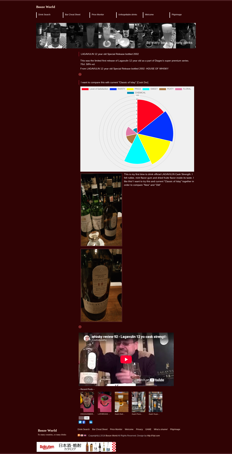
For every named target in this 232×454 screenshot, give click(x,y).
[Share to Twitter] (80, 422)
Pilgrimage (177, 14)
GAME (148, 429)
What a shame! (161, 429)
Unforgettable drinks (127, 14)
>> (86, 418)
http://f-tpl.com (153, 435)
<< (81, 418)
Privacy (139, 429)
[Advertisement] (49, 106)
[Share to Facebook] (83, 422)
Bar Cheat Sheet (72, 14)
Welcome (149, 14)
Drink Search (44, 14)
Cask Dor (143, 82)
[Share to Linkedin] (90, 422)
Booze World (45, 7)
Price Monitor (98, 14)
